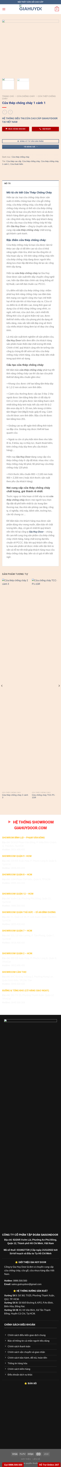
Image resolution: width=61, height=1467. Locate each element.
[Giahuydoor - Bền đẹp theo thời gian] (30, 9)
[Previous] (6, 48)
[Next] (54, 48)
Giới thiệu (26, 1459)
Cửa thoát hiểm (16, 164)
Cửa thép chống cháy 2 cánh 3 (15, 796)
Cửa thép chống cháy (20, 157)
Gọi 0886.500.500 (13, 1465)
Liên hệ (36, 1459)
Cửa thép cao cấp (13, 161)
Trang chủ (8, 96)
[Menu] (4, 9)
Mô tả (7, 183)
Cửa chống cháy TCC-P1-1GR (43, 796)
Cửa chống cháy (26, 96)
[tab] (30, 183)
